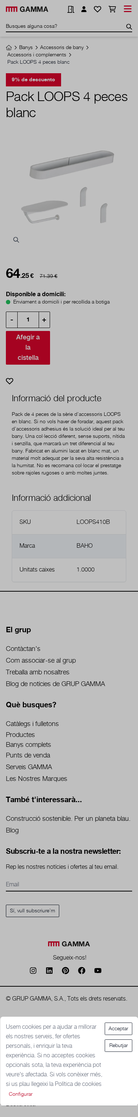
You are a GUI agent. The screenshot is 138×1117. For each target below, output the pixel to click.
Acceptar (118, 1028)
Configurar (20, 1094)
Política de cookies (78, 1084)
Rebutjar (118, 1045)
